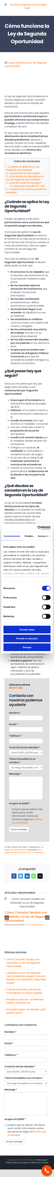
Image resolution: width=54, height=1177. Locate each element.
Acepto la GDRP (19, 803)
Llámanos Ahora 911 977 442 (27, 186)
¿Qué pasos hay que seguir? (23, 173)
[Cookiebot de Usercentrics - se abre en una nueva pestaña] (38, 528)
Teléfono (15, 736)
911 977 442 (16, 688)
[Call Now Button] (47, 1170)
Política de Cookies (38, 1162)
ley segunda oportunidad (22, 851)
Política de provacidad (17, 1162)
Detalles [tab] (29, 536)
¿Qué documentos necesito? (24, 182)
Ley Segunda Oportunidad (24, 848)
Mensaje (15, 774)
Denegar (27, 647)
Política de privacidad (27, 821)
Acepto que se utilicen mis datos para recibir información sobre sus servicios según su (26, 816)
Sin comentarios (36, 852)
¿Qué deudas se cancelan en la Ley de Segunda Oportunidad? (25, 178)
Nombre (15, 713)
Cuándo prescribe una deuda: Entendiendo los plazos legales (24, 991)
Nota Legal (41, 1159)
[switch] (46, 597)
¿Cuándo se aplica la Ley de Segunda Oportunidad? (22, 168)
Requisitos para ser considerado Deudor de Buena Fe (25, 1001)
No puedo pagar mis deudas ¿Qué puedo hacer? (26, 1011)
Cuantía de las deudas (24, 747)
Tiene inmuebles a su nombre (22, 760)
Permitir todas (27, 629)
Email (13, 724)
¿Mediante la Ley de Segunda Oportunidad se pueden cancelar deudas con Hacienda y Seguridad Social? (26, 978)
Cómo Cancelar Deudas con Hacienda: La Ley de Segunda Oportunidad (26, 916)
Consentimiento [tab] (11, 536)
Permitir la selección (27, 638)
